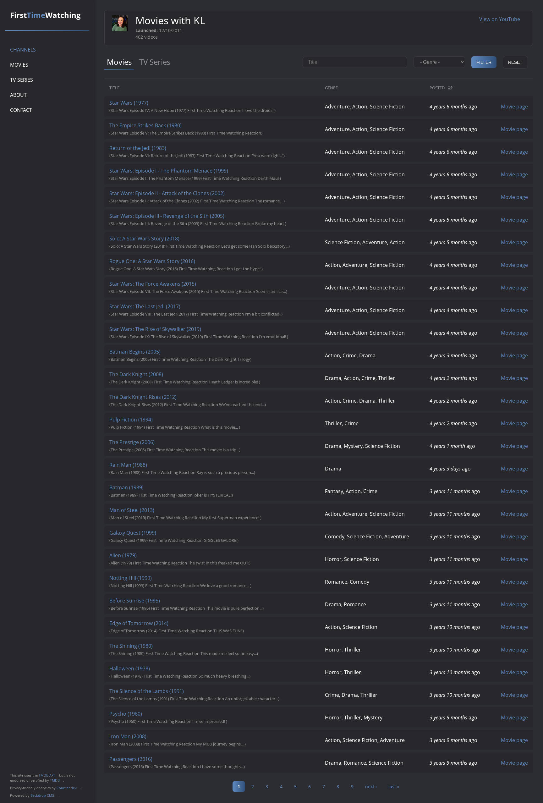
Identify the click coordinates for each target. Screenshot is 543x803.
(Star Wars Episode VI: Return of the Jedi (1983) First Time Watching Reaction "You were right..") (205, 151)
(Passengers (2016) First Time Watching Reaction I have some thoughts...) (185, 762)
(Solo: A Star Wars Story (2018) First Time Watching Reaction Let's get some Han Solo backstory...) (207, 242)
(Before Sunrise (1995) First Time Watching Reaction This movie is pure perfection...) (194, 604)
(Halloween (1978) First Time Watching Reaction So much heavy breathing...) (188, 672)
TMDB (56, 780)
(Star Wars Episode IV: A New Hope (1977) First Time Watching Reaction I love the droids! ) (200, 106)
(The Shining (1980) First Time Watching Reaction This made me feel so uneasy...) (192, 649)
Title (114, 88)
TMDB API (48, 775)
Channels (23, 49)
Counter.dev (68, 787)
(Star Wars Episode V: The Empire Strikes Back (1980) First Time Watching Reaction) (194, 129)
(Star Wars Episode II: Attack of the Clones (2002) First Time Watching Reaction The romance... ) (205, 197)
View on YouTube (502, 19)
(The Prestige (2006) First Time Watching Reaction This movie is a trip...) (183, 446)
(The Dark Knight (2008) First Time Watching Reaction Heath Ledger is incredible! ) (193, 378)
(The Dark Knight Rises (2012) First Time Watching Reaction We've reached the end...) (195, 400)
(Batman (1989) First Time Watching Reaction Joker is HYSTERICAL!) (179, 491)
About (18, 94)
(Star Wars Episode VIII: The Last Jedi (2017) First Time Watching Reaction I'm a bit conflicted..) (204, 310)
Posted (437, 88)
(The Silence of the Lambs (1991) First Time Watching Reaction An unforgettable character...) (202, 694)
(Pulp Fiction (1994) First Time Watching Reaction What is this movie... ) (183, 423)
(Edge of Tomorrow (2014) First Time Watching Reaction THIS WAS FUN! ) (185, 627)
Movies (19, 64)
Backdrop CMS (44, 795)
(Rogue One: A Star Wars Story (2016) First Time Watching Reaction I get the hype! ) (194, 265)
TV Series (21, 79)
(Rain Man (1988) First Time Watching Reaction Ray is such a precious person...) (190, 468)
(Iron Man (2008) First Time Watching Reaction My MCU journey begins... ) (185, 740)
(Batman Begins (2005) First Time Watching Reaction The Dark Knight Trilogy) (188, 355)
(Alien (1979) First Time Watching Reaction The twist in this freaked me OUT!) (188, 559)
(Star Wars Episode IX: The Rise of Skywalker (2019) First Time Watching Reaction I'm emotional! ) (207, 332)
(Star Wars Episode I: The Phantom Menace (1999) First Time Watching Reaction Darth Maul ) (203, 174)
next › (371, 786)
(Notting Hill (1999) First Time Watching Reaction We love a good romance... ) (188, 581)
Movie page (514, 106)
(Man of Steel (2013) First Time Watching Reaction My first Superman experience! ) (193, 513)
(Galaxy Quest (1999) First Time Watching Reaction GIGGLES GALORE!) (182, 536)
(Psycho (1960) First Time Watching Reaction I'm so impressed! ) (176, 717)
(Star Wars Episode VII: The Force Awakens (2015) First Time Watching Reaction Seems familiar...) (206, 287)
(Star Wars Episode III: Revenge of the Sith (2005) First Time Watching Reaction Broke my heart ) (206, 219)
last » (393, 786)
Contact (21, 110)
